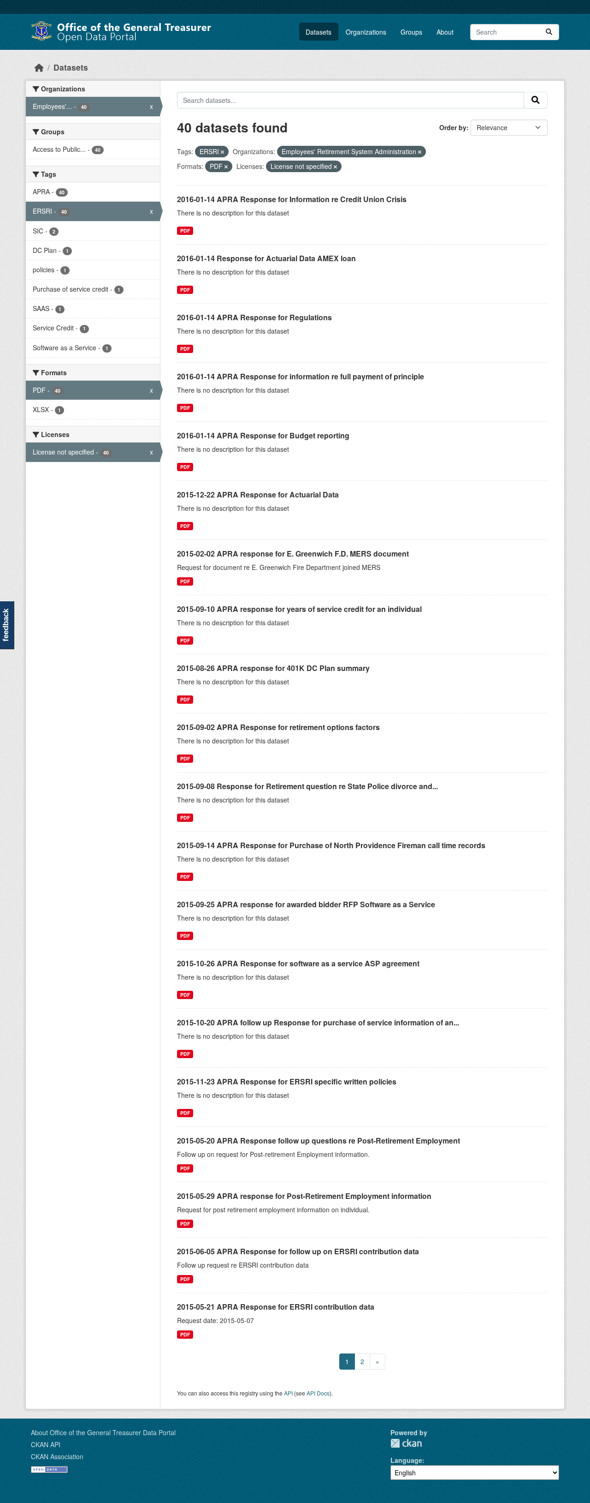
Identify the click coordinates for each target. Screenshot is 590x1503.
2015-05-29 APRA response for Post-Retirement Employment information (304, 1196)
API (288, 1393)
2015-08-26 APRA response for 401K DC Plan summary (273, 668)
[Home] (39, 67)
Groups (411, 31)
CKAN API (45, 1444)
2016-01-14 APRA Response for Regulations (254, 317)
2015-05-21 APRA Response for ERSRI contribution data (275, 1306)
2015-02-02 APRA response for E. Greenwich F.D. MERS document (293, 553)
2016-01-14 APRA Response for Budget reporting (263, 435)
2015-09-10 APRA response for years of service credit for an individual (299, 609)
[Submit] (549, 32)
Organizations (366, 31)
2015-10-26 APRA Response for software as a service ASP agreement (298, 963)
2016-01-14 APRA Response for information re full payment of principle (300, 376)
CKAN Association (57, 1456)
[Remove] (222, 152)
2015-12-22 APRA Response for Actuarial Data (258, 494)
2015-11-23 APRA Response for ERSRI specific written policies (286, 1081)
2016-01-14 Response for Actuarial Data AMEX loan (266, 258)
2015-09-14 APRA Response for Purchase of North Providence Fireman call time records (331, 845)
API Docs (318, 1393)
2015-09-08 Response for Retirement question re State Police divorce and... (307, 786)
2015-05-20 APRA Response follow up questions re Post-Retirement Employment (318, 1140)
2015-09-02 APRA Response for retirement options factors (278, 727)
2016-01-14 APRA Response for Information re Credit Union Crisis (292, 199)
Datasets (318, 31)
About (445, 31)
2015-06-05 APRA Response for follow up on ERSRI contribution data (298, 1251)
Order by (452, 127)
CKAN (406, 1443)
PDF (185, 230)
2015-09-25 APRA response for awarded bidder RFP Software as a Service (306, 904)
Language (406, 1460)
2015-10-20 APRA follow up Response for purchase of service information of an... (318, 1022)
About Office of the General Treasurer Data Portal (103, 1432)
